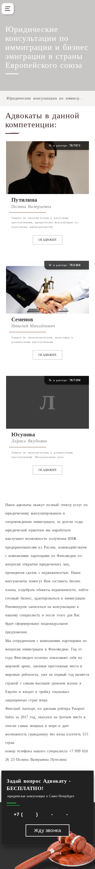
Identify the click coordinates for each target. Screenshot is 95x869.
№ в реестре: (66, 145)
